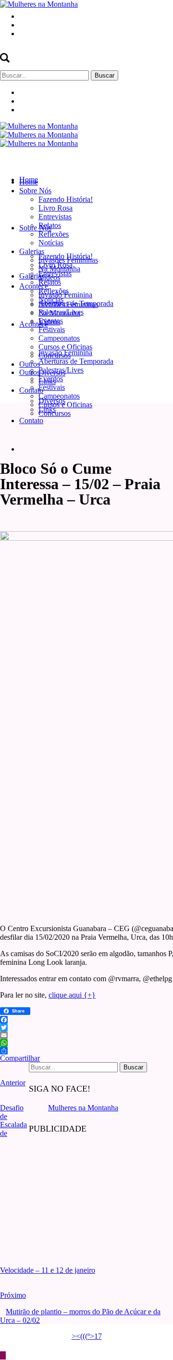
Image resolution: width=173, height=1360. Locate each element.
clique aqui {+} (72, 995)
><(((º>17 (87, 1336)
